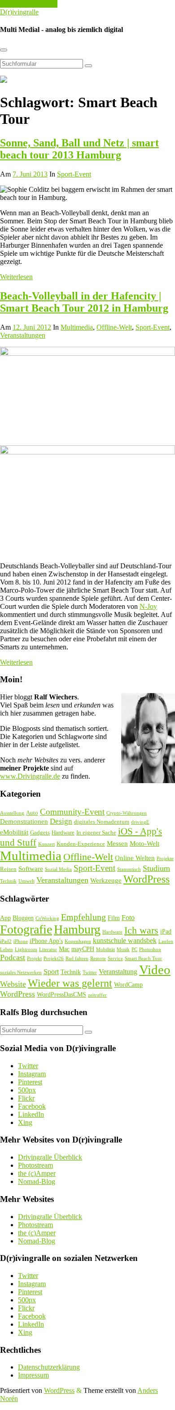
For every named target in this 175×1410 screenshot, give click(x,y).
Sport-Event (74, 174)
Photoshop (150, 949)
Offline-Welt (114, 327)
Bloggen (23, 918)
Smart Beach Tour (143, 958)
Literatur (48, 949)
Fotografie (26, 929)
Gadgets (40, 832)
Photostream (35, 1165)
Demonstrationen (24, 821)
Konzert (46, 844)
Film (114, 918)
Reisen (8, 869)
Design (61, 821)
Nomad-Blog (36, 1181)
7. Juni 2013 (30, 174)
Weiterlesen (16, 277)
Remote (98, 958)
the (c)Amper (37, 1173)
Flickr (26, 1098)
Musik (123, 949)
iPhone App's (46, 941)
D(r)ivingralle (19, 12)
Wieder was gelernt (70, 983)
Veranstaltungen (22, 335)
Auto (32, 812)
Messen (117, 843)
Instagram (32, 1074)
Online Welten (135, 857)
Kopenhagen (78, 941)
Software (30, 868)
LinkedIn (31, 1114)
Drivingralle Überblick (50, 1157)
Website (13, 983)
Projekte (165, 858)
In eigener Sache (96, 832)
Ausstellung (12, 813)
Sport (51, 971)
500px (27, 1090)
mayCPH (82, 949)
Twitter (90, 972)
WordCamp (128, 984)
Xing (25, 1122)
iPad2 (6, 941)
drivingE (140, 822)
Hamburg (77, 929)
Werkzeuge (106, 880)
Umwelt (26, 881)
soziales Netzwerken (21, 972)
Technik (8, 881)
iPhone (20, 941)
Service (115, 958)
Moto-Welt (144, 843)
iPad (165, 931)
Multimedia (77, 327)
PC (134, 949)
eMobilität (14, 832)
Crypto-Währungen (126, 813)
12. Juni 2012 (32, 327)
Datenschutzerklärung (49, 1367)
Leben (6, 949)
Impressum (33, 1375)
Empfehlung (83, 917)
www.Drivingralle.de (30, 776)
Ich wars (141, 930)
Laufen (165, 941)
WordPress (146, 879)
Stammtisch (129, 869)
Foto (128, 917)
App (5, 918)
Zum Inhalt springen (28, 4)
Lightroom (26, 949)
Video (155, 969)
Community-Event (72, 811)
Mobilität (105, 949)
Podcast (12, 957)
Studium (156, 868)
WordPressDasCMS (61, 994)
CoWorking (47, 918)
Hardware (63, 832)
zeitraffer (97, 995)
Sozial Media (58, 869)
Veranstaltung (118, 971)
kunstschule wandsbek (125, 940)
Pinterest (30, 1082)
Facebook (32, 1106)
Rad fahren (77, 958)
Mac (64, 949)
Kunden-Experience (81, 843)
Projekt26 (54, 958)
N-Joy (148, 606)
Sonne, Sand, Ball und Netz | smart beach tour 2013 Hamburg (79, 149)
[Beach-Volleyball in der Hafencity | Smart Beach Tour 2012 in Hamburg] (87, 353)
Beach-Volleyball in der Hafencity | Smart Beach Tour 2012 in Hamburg (84, 302)
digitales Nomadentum (101, 821)
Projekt (34, 958)
